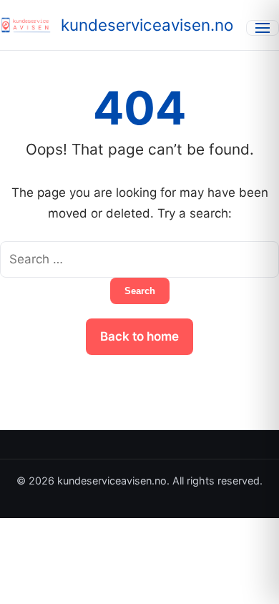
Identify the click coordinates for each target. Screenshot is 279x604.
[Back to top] (249, 581)
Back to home (139, 336)
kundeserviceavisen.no (147, 24)
